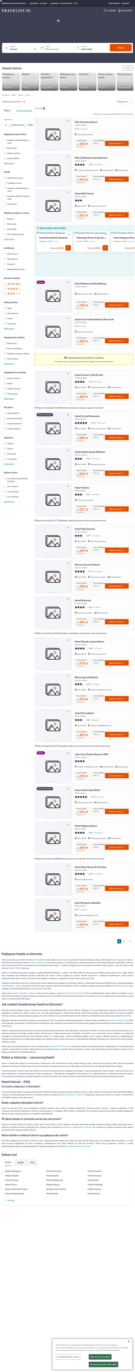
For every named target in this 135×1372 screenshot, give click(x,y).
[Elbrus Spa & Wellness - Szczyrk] (53, 689)
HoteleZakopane (13, 1171)
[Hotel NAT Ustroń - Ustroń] (53, 206)
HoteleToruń (11, 1184)
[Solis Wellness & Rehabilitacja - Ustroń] (53, 296)
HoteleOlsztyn (94, 1189)
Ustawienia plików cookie (68, 1357)
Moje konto (127, 11)
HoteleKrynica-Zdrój (56, 1189)
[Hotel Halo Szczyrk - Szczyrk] (53, 541)
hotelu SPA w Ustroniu (60, 1046)
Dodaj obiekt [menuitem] (114, 3)
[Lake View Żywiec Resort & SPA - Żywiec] (53, 766)
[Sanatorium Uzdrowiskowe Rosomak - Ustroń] (53, 331)
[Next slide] (68, 134)
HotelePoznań (11, 1180)
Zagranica (8, 437)
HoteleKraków (94, 1171)
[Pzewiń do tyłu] (130, 68)
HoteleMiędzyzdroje (14, 1193)
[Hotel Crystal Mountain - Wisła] (53, 428)
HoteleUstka (94, 1193)
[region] (53, 134)
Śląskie (20, 95)
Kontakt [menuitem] (125, 3)
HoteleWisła (52, 1193)
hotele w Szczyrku (117, 1020)
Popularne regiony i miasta (16, 213)
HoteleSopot (52, 1175)
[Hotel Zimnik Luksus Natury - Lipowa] (53, 654)
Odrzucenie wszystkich (100, 1357)
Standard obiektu (12, 278)
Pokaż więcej (9, 163)
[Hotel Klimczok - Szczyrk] (53, 613)
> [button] (131, 942)
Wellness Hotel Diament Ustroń (70, 993)
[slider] (9, 125)
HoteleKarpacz (95, 1175)
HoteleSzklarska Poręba (16, 1189)
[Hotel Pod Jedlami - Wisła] (53, 725)
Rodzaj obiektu (11, 302)
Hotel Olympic (122, 986)
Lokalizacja (9, 248)
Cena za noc (8, 120)
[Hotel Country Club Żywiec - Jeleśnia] (53, 387)
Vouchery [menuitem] (34, 3)
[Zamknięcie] (129, 1341)
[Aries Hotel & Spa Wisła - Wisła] (53, 802)
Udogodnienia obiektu (14, 337)
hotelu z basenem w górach (24, 993)
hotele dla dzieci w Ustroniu (79, 1146)
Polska (13, 95)
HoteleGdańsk (12, 1175)
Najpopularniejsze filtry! (15, 134)
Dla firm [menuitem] (43, 3)
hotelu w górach (37, 962)
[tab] (47, 149)
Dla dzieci (8, 407)
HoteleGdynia (53, 1184)
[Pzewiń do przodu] (125, 68)
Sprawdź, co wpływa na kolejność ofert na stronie (113, 114)
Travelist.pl (5, 95)
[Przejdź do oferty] (68, 247)
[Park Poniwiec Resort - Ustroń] (53, 134)
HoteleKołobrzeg (54, 1180)
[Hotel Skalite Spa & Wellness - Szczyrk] (53, 464)
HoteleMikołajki (95, 1184)
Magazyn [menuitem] (55, 3)
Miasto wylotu (10, 472)
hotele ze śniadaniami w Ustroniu (78, 1127)
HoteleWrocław (53, 1171)
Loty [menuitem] (76, 3)
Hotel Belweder (8, 986)
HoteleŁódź (93, 1180)
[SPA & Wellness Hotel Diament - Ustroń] (53, 170)
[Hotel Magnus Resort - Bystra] (53, 838)
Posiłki (7, 172)
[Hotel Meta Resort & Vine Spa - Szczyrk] (53, 879)
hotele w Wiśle (14, 968)
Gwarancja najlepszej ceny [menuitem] (14, 3)
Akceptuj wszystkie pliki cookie (103, 1364)
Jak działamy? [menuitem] (66, 3)
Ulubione (112, 11)
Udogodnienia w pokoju (15, 372)
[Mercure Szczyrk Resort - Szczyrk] (53, 577)
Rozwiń (11, 1200)
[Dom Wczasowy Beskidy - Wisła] (53, 915)
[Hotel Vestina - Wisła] (53, 500)
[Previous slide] (38, 134)
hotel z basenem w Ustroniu (72, 1094)
